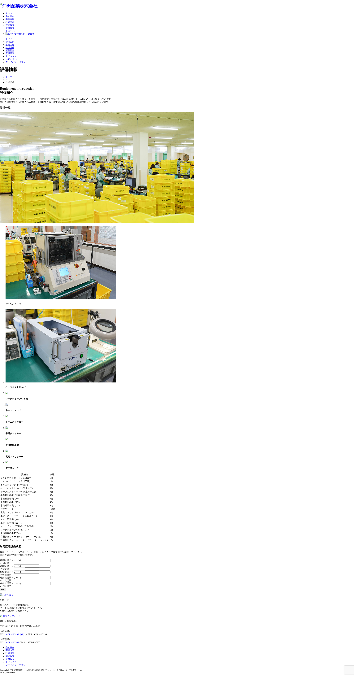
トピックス (11, 31)
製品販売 (10, 25)
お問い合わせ (27, 34)
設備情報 (10, 22)
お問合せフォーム (11, 616)
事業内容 (10, 19)
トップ (9, 13)
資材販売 (10, 28)
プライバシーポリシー (17, 62)
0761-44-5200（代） (15, 634)
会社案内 (10, 16)
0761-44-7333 (12, 642)
